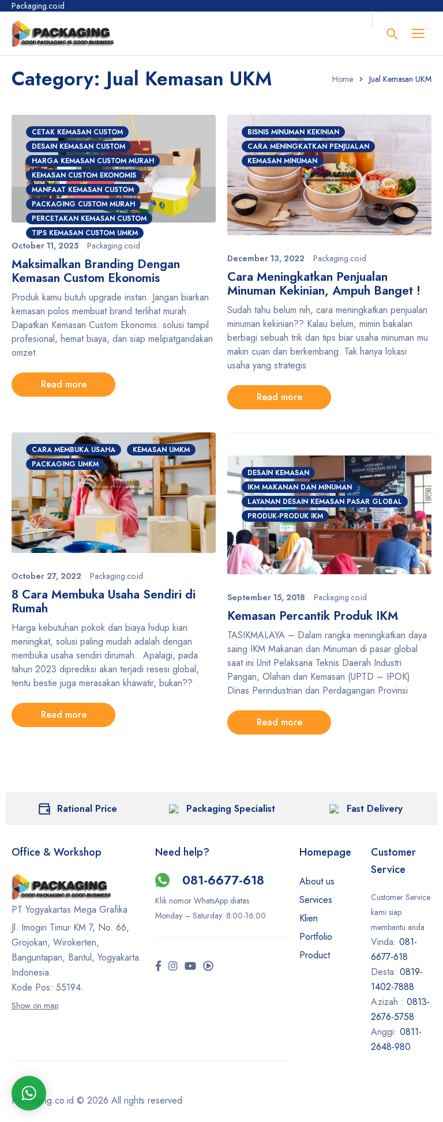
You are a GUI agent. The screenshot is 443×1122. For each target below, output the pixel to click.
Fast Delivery (375, 808)
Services (315, 899)
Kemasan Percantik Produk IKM (312, 615)
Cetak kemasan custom (77, 132)
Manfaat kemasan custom (83, 190)
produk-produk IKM (285, 516)
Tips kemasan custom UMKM (85, 233)
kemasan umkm (161, 450)
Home (342, 79)
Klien (308, 918)
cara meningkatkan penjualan (308, 146)
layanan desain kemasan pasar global (324, 501)
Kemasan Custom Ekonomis (84, 175)
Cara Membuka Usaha (73, 450)
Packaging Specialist (230, 808)
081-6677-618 (223, 880)
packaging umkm (65, 464)
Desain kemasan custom (78, 146)
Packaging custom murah (83, 204)
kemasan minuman (282, 161)
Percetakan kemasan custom (89, 218)
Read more (64, 384)
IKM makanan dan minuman (299, 487)
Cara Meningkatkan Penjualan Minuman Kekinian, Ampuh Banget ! (324, 283)
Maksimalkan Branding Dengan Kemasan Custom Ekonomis (96, 271)
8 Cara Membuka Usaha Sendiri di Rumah (104, 601)
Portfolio (315, 936)
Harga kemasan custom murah (93, 161)
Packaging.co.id (113, 245)
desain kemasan (278, 473)
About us (317, 881)
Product (314, 955)
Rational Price (87, 808)
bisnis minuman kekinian (293, 132)
